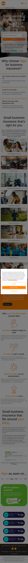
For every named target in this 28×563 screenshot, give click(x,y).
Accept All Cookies (14, 287)
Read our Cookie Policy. (12, 280)
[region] (14, 281)
